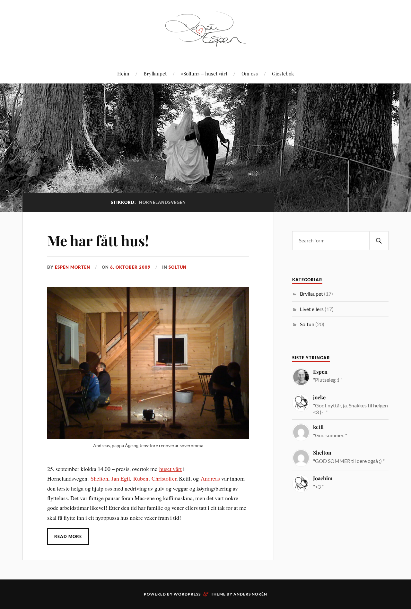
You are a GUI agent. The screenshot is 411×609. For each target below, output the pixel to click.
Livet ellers (312, 309)
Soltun (178, 267)
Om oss (249, 73)
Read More (68, 536)
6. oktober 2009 (130, 267)
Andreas (210, 478)
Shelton (99, 478)
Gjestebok (283, 73)
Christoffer (164, 478)
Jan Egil (120, 478)
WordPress (187, 594)
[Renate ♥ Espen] (205, 43)
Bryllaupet (155, 73)
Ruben (140, 478)
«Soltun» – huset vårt (204, 73)
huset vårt (170, 469)
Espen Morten (72, 267)
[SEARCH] (379, 240)
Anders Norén (250, 594)
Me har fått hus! (98, 240)
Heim (123, 73)
